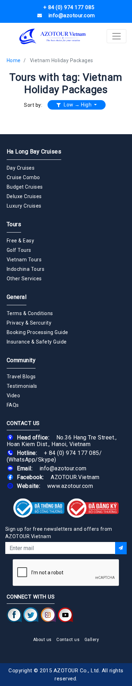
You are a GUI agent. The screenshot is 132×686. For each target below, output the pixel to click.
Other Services (24, 278)
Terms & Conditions (30, 313)
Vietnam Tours (24, 259)
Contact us (68, 639)
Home (14, 60)
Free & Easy (20, 240)
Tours (14, 224)
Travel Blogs (21, 376)
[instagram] (48, 615)
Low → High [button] (78, 104)
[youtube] (65, 615)
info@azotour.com (63, 468)
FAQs (13, 405)
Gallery (91, 639)
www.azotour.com (70, 486)
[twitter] (31, 615)
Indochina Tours (26, 269)
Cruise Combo (23, 177)
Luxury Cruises (24, 206)
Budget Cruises (25, 187)
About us (42, 639)
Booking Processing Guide (37, 332)
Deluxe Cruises (24, 196)
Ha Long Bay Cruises (34, 151)
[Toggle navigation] (116, 36)
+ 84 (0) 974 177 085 (71, 453)
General (17, 297)
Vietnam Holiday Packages (61, 60)
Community (21, 360)
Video (13, 395)
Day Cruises (21, 168)
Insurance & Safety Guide (37, 342)
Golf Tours (19, 250)
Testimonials (22, 386)
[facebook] (14, 615)
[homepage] (53, 36)
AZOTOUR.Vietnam (75, 477)
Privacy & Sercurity (29, 323)
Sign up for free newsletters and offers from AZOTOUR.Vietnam (58, 532)
